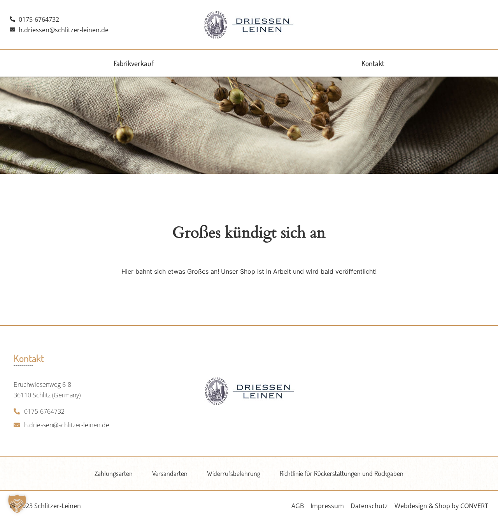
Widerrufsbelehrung (233, 473)
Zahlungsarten (114, 473)
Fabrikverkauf (134, 63)
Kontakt (372, 63)
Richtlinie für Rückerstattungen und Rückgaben (341, 473)
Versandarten (170, 473)
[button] (17, 504)
